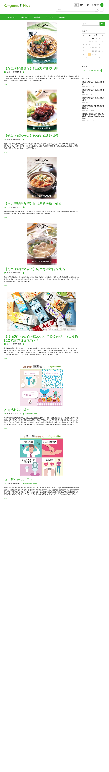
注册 (88, 5)
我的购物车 (95, 5)
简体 (75, 5)
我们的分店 (25, 17)
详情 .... (6, 85)
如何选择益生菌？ (17, 410)
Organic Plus (11, 17)
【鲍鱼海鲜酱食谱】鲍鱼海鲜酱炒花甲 (31, 68)
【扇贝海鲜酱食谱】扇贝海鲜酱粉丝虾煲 (33, 203)
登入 (81, 5)
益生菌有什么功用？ (32, 414)
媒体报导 (37, 17)
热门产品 (49, 17)
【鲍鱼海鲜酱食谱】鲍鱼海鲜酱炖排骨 (31, 136)
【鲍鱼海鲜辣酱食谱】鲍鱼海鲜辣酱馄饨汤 (34, 269)
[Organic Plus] (17, 5)
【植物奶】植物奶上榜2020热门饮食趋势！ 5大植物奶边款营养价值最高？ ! (41, 338)
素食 (83, 70)
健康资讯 (62, 17)
